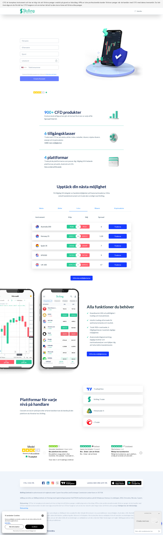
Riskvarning (24, 508)
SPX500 (44, 255)
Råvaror (97, 208)
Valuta (41, 208)
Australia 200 (46, 227)
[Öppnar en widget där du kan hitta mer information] (147, 522)
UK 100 (44, 265)
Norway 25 (45, 236)
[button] (24, 67)
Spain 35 (44, 246)
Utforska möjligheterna (81, 278)
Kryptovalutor (119, 208)
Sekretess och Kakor (51, 74)
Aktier (60, 208)
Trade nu (117, 227)
